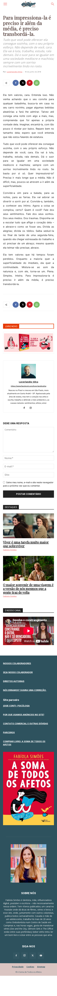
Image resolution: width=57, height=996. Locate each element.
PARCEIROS (9, 732)
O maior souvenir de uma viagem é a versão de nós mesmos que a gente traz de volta (28, 588)
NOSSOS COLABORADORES (17, 663)
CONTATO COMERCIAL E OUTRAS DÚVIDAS (25, 723)
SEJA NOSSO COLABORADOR (18, 672)
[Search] (52, 4)
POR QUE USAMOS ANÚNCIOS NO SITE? (23, 714)
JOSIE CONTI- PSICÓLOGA (16, 705)
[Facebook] (16, 83)
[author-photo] (28, 377)
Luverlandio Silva (14, 72)
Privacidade (18, 966)
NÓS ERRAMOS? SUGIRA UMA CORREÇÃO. (24, 690)
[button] (5, 4)
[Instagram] (31, 408)
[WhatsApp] (37, 83)
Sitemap (41, 966)
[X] (23, 83)
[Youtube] (41, 956)
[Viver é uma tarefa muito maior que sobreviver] (28, 525)
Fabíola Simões (10, 550)
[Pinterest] (30, 83)
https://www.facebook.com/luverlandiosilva (28, 386)
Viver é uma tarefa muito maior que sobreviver (26, 544)
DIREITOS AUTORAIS (13, 681)
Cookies (30, 966)
